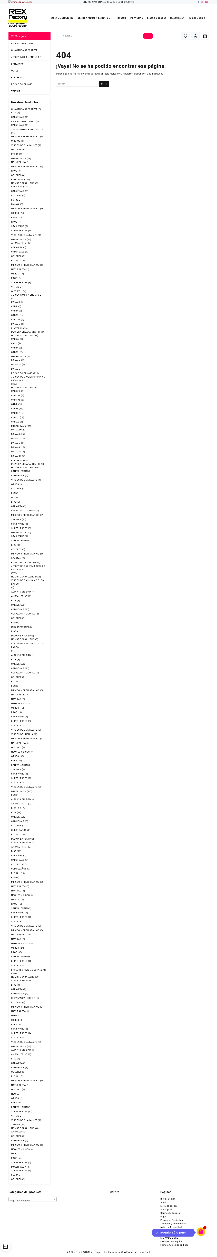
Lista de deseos (169, 1206)
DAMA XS (16, 456)
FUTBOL (15, 200)
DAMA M (16, 324)
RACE (14, 171)
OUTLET (15, 70)
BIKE (13, 112)
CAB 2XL (16, 395)
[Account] (195, 36)
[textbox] (32, 1200)
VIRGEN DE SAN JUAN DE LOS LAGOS (27, 582)
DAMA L (15, 369)
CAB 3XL (16, 319)
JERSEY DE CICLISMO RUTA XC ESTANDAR (28, 379)
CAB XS (15, 339)
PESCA (14, 154)
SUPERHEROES (19, 230)
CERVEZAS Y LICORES (23, 510)
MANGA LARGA (19, 635)
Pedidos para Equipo (171, 1241)
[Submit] (148, 36)
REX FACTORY (84, 1252)
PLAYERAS (17, 77)
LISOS (14, 631)
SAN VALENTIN (19, 471)
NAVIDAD (16, 699)
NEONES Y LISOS (20, 703)
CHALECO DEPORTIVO (23, 43)
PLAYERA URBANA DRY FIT (26, 332)
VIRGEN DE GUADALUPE (24, 145)
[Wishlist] (185, 36)
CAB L (14, 306)
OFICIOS (16, 141)
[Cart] (205, 36)
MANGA (15, 204)
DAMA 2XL (17, 429)
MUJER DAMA (18, 158)
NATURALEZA (18, 149)
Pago (163, 1216)
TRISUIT (15, 91)
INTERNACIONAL (20, 627)
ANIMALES (17, 1131)
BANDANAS (17, 64)
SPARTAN (16, 519)
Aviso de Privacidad (171, 1227)
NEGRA (15, 1015)
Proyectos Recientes (171, 1220)
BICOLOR (16, 808)
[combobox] (32, 1199)
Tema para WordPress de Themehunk (129, 1252)
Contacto (165, 1230)
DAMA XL (16, 364)
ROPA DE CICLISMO (22, 84)
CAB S (14, 413)
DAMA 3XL (17, 434)
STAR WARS (17, 226)
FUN (13, 493)
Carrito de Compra (170, 1213)
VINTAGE (16, 287)
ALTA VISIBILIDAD (21, 591)
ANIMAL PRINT (19, 243)
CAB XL (15, 315)
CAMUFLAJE (17, 117)
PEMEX (15, 217)
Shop (163, 1202)
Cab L (14, 343)
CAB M (14, 310)
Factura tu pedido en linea (174, 1245)
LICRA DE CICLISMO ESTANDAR (28, 970)
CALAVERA (17, 186)
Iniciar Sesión (167, 1199)
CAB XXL (16, 391)
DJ (12, 497)
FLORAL (15, 260)
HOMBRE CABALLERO (23, 183)
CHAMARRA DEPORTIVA (24, 50)
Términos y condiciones (173, 1223)
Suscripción (166, 1209)
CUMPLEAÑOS (19, 830)
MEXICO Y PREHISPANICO (25, 136)
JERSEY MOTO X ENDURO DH (27, 57)
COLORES (16, 175)
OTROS (15, 213)
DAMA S (15, 302)
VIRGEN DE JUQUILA (22, 734)
